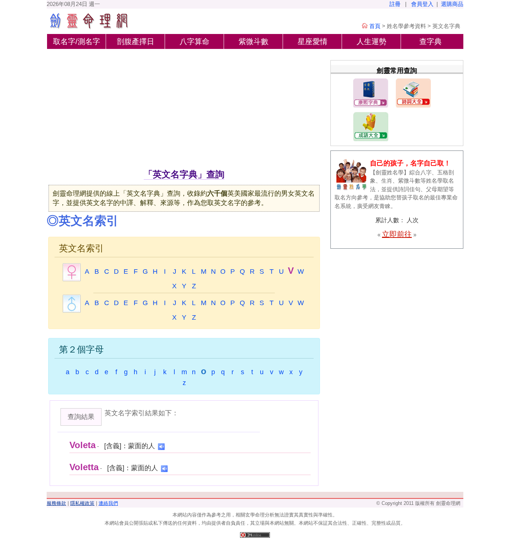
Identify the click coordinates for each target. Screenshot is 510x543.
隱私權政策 (82, 503)
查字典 (430, 41)
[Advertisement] (184, 111)
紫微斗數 (253, 41)
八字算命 (194, 41)
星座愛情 (312, 41)
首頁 (374, 26)
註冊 (395, 4)
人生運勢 (371, 41)
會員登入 (422, 4)
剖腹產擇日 (135, 41)
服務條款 (56, 503)
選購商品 (452, 4)
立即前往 (397, 234)
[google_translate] (161, 446)
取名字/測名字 (76, 41)
